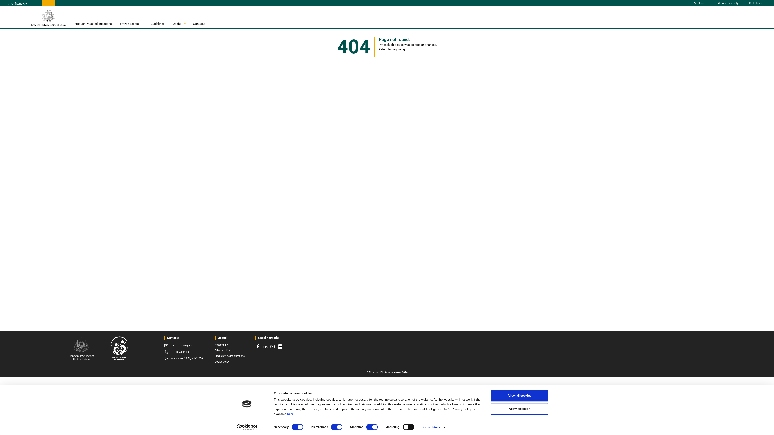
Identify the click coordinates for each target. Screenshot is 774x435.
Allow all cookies (519, 395)
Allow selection (519, 408)
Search (702, 3)
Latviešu (758, 3)
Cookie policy (222, 361)
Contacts (199, 24)
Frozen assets (129, 24)
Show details (431, 427)
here (290, 414)
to (18, 3)
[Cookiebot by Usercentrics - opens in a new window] (247, 427)
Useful (177, 24)
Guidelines (158, 24)
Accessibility (730, 3)
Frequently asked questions (93, 24)
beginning (398, 49)
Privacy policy (222, 350)
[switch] (336, 427)
